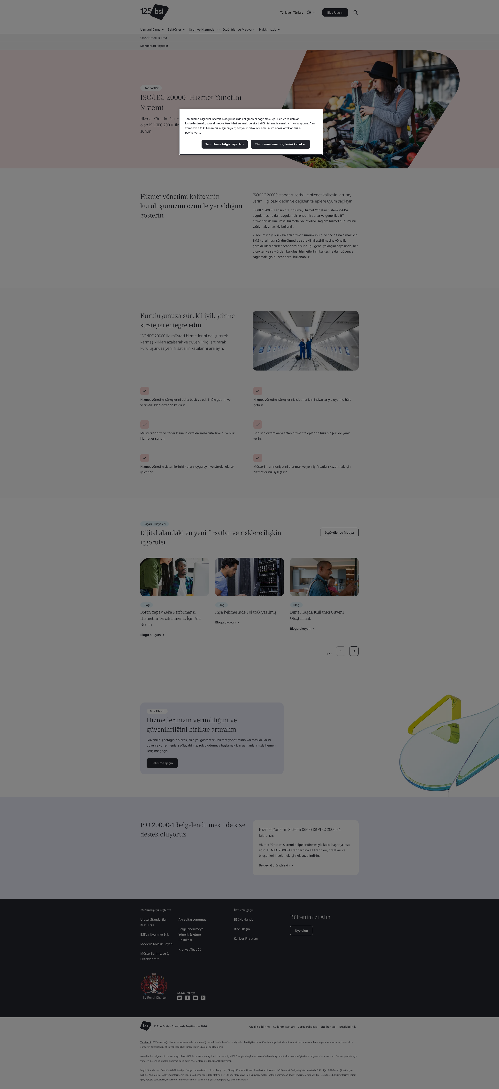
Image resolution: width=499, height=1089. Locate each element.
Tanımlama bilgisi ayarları (224, 144)
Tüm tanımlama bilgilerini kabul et (280, 144)
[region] (251, 132)
